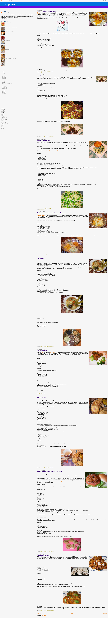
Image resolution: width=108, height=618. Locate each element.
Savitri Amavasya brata (41, 215)
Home (72, 613)
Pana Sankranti (7, 49)
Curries (40, 209)
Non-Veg (45, 393)
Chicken (40, 393)
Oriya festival (44, 254)
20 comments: (52, 551)
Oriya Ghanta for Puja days (9, 62)
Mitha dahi (39, 12)
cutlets (2, 115)
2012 (2, 73)
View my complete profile (4, 18)
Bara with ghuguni (41, 397)
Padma (46, 17)
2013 (2, 72)
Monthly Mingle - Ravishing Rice (49, 150)
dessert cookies (3, 117)
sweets (43, 72)
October (3, 78)
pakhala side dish (3, 123)
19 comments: (52, 610)
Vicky (42, 352)
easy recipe (69, 14)
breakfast (2, 111)
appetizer (2, 109)
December (3, 76)
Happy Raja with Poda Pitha (9, 31)
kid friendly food (3, 119)
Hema (50, 17)
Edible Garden (59, 150)
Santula (40, 261)
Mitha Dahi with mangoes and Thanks (46, 11)
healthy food (40, 254)
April (3, 90)
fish (1, 118)
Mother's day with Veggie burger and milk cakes (49, 471)
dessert (2, 116)
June (3, 81)
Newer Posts (39, 613)
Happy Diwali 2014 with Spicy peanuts (11, 22)
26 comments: (52, 71)
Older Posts (105, 613)
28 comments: (52, 208)
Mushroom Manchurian (43, 555)
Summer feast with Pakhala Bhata (10, 58)
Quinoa (2, 124)
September (4, 79)
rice (45, 209)
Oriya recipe (40, 72)
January (3, 93)
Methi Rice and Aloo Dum (43, 140)
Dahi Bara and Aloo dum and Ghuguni (11, 27)
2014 (2, 71)
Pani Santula (40, 258)
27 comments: (52, 346)
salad (1, 126)
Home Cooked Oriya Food (6, 12)
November (3, 77)
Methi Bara (40, 75)
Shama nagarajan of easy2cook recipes (67, 481)
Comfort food (3, 113)
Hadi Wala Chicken (42, 350)
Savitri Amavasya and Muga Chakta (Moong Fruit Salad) (51, 212)
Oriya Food (10, 4)
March (3, 91)
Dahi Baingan (7, 40)
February (3, 92)
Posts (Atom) (44, 615)
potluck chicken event (53, 352)
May (3, 82)
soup (1, 127)
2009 (2, 75)
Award (2, 110)
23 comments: (52, 136)
